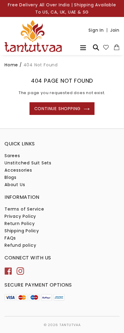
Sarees (12, 156)
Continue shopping (57, 109)
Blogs (11, 177)
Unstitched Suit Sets (28, 163)
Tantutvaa (70, 324)
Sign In (96, 30)
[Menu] (83, 47)
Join (114, 30)
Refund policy (20, 245)
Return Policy (20, 223)
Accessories (18, 170)
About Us (15, 185)
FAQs (10, 238)
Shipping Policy (22, 231)
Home (11, 65)
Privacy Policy (20, 216)
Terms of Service (24, 209)
